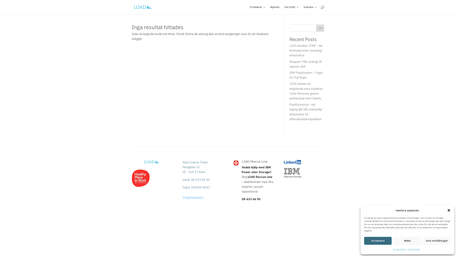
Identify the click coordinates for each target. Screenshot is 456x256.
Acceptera (378, 240)
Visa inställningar (437, 240)
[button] (449, 210)
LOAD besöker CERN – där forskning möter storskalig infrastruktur (306, 50)
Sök (320, 28)
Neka (407, 240)
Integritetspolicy (193, 197)
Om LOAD (289, 7)
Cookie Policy (399, 249)
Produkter (256, 7)
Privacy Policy (414, 249)
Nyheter (275, 7)
